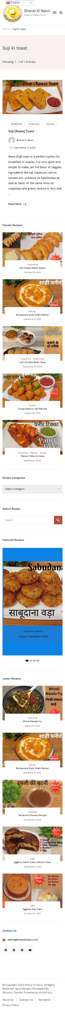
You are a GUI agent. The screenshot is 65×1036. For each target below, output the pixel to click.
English (15, 2)
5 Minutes (33, 718)
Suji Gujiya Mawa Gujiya (33, 267)
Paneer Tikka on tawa (32, 456)
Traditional (32, 264)
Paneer (32, 311)
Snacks (50, 124)
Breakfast (16, 124)
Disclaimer (44, 999)
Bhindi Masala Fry (32, 721)
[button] (27, 660)
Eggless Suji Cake (32, 909)
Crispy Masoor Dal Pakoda (32, 408)
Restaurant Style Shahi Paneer (32, 314)
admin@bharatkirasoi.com (23, 939)
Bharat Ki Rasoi (37, 10)
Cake (32, 858)
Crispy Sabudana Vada (33, 636)
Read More (15, 204)
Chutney (32, 812)
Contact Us (26, 999)
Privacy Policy (10, 1005)
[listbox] (32, 605)
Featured (34, 124)
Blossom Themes (12, 992)
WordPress (45, 992)
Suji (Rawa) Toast (21, 131)
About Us (8, 999)
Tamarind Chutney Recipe (32, 815)
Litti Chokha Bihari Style (33, 362)
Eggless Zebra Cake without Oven (32, 862)
